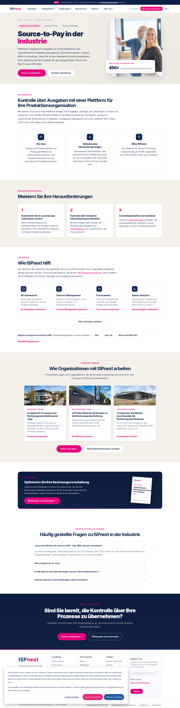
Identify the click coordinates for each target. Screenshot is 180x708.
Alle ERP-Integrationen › (29, 341)
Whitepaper (84, 665)
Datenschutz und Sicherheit (97, 705)
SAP (96, 335)
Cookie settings (72, 697)
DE (166, 9)
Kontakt (109, 665)
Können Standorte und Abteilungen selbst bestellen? (61, 580)
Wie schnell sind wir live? (47, 563)
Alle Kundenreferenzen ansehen (103, 448)
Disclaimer (143, 705)
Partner (94, 9)
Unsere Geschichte (114, 661)
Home (20, 20)
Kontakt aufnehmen (61, 73)
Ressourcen (80, 9)
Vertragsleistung (77, 229)
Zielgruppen (64, 9)
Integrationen (48, 9)
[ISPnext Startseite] (28, 659)
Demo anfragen (69, 448)
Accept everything (93, 697)
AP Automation (58, 661)
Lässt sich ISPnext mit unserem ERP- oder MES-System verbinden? (68, 545)
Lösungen (31, 9)
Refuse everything (114, 697)
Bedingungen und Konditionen (123, 705)
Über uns (108, 9)
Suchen (135, 9)
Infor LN (108, 335)
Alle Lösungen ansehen (90, 321)
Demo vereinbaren (153, 9)
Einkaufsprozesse (136, 220)
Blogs (82, 661)
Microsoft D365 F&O (128, 335)
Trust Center (156, 705)
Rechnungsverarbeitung (89, 272)
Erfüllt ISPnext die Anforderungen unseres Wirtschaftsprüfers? (67, 571)
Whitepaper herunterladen (42, 500)
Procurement (57, 665)
